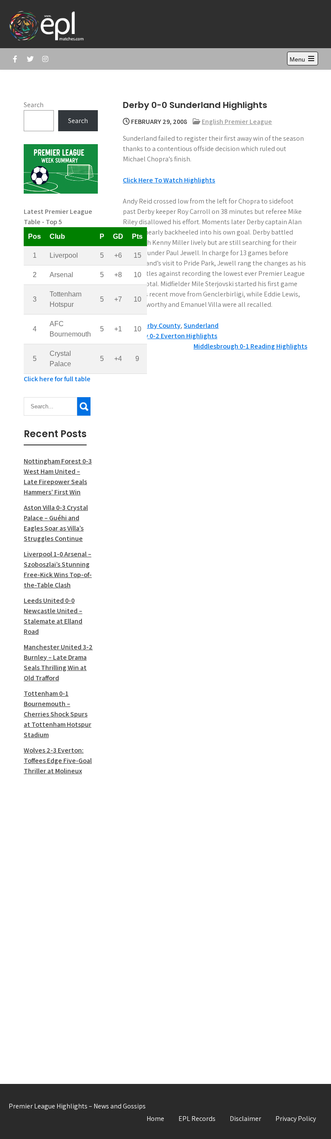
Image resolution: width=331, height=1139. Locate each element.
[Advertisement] (61, 920)
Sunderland (201, 325)
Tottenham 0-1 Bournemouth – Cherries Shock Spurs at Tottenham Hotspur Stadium (57, 714)
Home (155, 1118)
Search (34, 104)
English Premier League (237, 121)
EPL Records (196, 1118)
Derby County (160, 325)
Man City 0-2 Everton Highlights (170, 335)
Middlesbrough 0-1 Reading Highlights (250, 346)
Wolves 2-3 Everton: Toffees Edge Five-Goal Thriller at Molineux (58, 760)
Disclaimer (245, 1118)
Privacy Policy (295, 1118)
